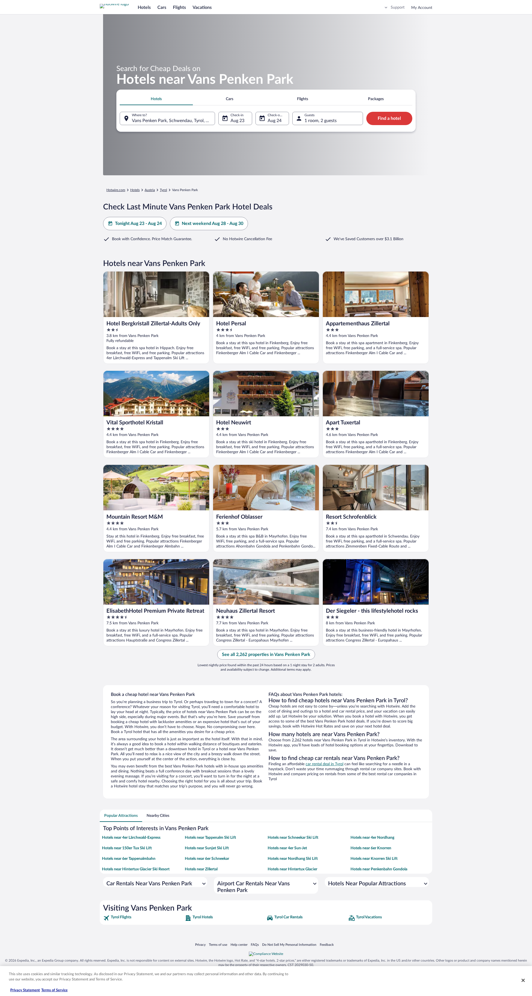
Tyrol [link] (163, 190)
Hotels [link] (135, 190)
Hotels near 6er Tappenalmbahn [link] (128, 859)
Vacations (202, 7)
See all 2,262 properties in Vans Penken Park (266, 654)
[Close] (523, 980)
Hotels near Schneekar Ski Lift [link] (293, 838)
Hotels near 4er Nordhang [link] (372, 838)
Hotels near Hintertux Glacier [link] (292, 869)
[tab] (156, 99)
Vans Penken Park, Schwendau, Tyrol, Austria (173, 120)
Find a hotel (389, 118)
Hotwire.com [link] (115, 190)
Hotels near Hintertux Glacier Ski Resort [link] (136, 869)
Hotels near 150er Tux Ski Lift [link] (127, 848)
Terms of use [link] (218, 944)
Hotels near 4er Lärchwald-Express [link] (131, 838)
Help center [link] (239, 944)
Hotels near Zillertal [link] (201, 869)
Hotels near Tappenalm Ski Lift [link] (210, 838)
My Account (421, 8)
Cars (161, 7)
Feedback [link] (327, 944)
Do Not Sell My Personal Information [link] (289, 944)
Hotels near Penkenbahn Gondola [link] (379, 869)
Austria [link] (150, 190)
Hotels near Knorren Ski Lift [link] (374, 859)
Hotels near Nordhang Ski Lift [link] (293, 859)
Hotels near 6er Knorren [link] (371, 848)
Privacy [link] (200, 944)
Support (398, 7)
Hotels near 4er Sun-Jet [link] (287, 848)
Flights (179, 7)
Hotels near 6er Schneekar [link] (207, 859)
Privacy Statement (25, 990)
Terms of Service (54, 990)
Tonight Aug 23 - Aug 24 (138, 223)
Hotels (144, 7)
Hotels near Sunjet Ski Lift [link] (207, 848)
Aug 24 (275, 120)
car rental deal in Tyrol (324, 764)
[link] (143, 918)
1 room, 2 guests (321, 120)
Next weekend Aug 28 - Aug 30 (212, 223)
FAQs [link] (255, 944)
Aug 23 (237, 120)
